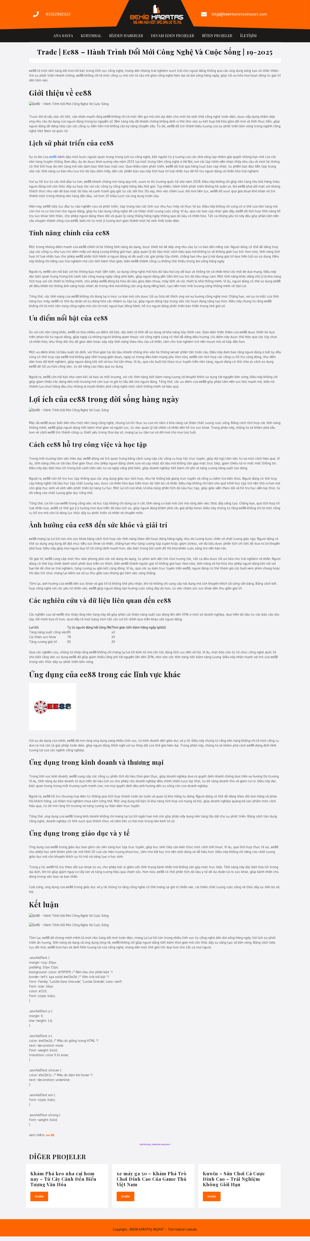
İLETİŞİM (248, 35)
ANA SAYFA (63, 35)
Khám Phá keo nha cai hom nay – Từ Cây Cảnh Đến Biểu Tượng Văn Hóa (63, 1178)
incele (41, 1196)
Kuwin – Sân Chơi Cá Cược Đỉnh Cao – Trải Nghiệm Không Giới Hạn (234, 1178)
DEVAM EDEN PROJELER (172, 35)
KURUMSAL (91, 35)
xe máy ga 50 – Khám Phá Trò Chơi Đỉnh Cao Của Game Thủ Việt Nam (152, 1178)
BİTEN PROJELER (217, 35)
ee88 (53, 157)
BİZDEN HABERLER (126, 35)
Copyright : (121, 1229)
